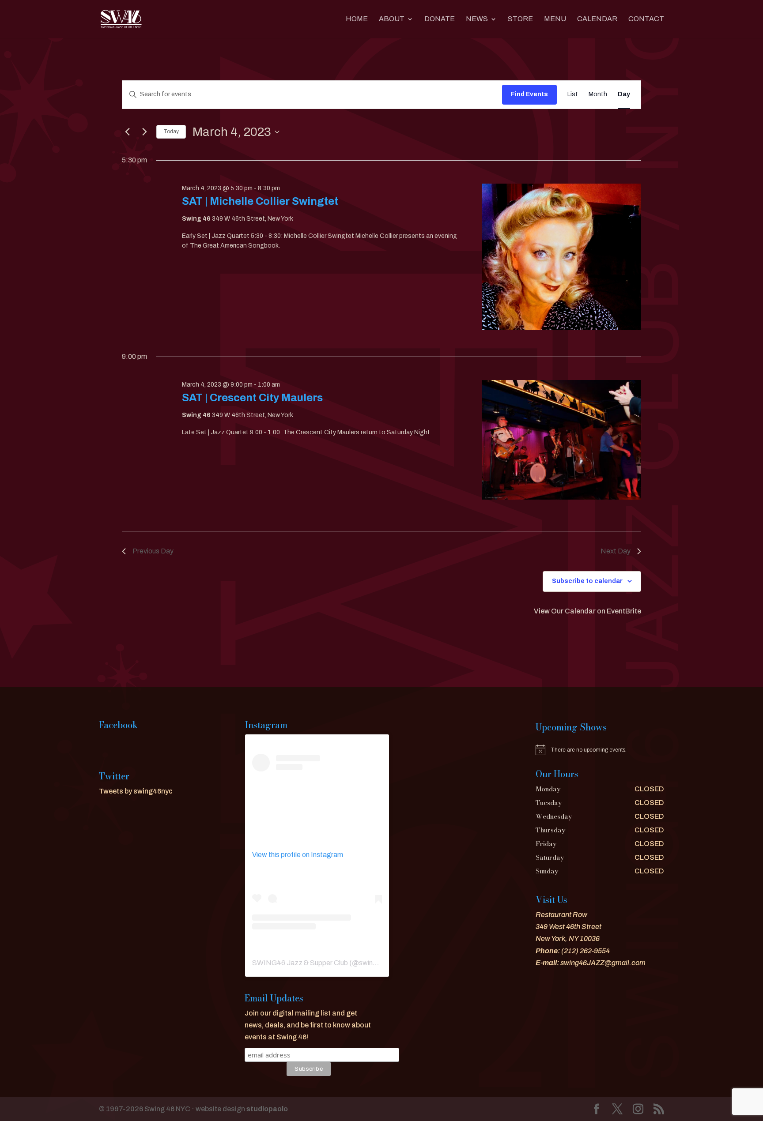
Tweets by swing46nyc (136, 791)
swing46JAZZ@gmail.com (603, 963)
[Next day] (144, 132)
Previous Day (153, 551)
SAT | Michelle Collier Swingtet (260, 201)
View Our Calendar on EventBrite (587, 611)
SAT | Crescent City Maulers (252, 397)
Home (357, 19)
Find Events (529, 94)
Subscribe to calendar (587, 581)
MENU (555, 19)
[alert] (600, 750)
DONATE (439, 19)
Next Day (616, 551)
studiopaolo (267, 1109)
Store (520, 19)
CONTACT (646, 19)
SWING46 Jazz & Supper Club (300, 963)
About (391, 19)
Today (171, 131)
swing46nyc (378, 963)
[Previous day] (127, 132)
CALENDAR (597, 19)
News (477, 19)
